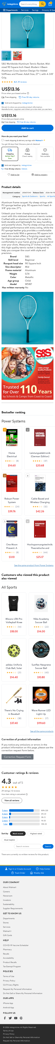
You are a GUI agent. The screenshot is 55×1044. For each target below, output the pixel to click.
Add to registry (41, 174)
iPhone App (8, 1003)
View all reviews (11, 800)
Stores (6, 922)
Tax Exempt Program (12, 966)
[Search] (42, 4)
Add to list (15, 174)
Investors (7, 900)
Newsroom (7, 895)
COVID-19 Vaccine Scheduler (16, 945)
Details (24, 169)
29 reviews (22, 82)
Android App (8, 1007)
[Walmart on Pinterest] (21, 1018)
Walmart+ (7, 931)
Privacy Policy (9, 980)
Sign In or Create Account (20, 868)
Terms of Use (8, 976)
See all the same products (41, 731)
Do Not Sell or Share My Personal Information (22, 993)
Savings (35, 10)
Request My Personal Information (17, 989)
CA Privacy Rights (10, 984)
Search (48, 846)
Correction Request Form (17, 756)
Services (24, 10)
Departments (12, 10)
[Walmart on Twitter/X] (10, 1018)
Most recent (18, 833)
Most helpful (9, 839)
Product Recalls (9, 962)
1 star (5, 824)
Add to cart (27, 128)
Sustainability (8, 904)
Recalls (6, 953)
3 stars (5, 817)
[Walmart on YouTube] (15, 1018)
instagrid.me (27, 102)
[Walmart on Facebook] (4, 1018)
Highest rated (36, 833)
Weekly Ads (39, 872)
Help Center (45, 868)
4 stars (5, 814)
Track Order (20, 872)
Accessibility (8, 957)
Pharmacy (7, 949)
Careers (6, 891)
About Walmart (9, 887)
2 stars (5, 820)
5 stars (5, 810)
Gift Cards (7, 935)
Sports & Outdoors (30, 196)
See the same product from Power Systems (33, 565)
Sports (42, 196)
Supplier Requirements (13, 908)
